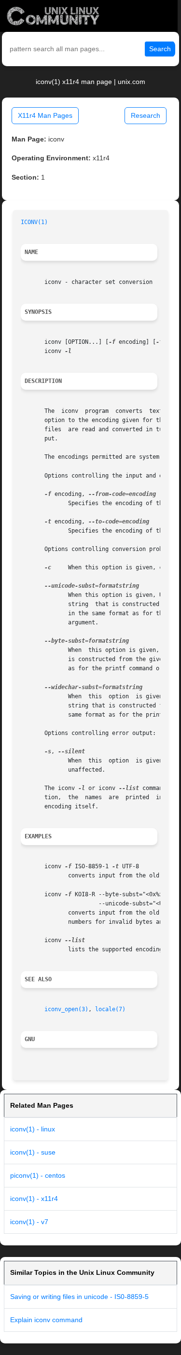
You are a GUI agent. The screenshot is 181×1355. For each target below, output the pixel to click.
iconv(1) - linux (32, 1129)
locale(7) (110, 1009)
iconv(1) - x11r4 (34, 1198)
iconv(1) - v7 (29, 1222)
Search (160, 49)
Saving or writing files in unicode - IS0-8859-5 (79, 1296)
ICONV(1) (34, 222)
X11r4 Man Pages (45, 115)
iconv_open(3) (66, 1009)
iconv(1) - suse (33, 1152)
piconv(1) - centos (37, 1175)
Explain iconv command (46, 1320)
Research (145, 115)
